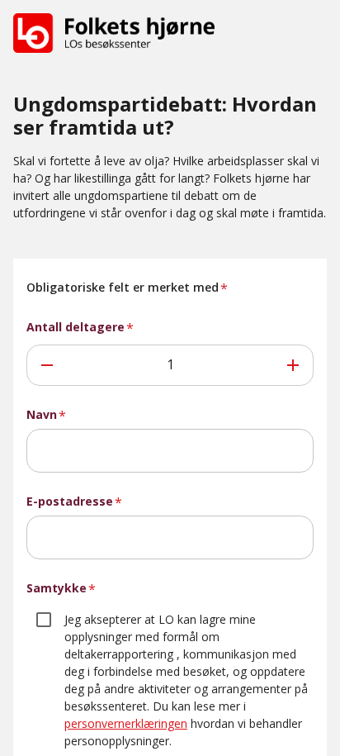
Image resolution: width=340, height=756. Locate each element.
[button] (114, 33)
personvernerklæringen (125, 723)
